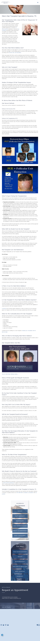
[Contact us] (37, 625)
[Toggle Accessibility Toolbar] (2, 635)
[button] (20, 511)
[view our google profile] (3, 625)
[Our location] (39, 625)
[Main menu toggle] (37, 2)
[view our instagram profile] (1, 625)
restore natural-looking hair (8, 482)
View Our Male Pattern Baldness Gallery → (10, 374)
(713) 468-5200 (19, 492)
